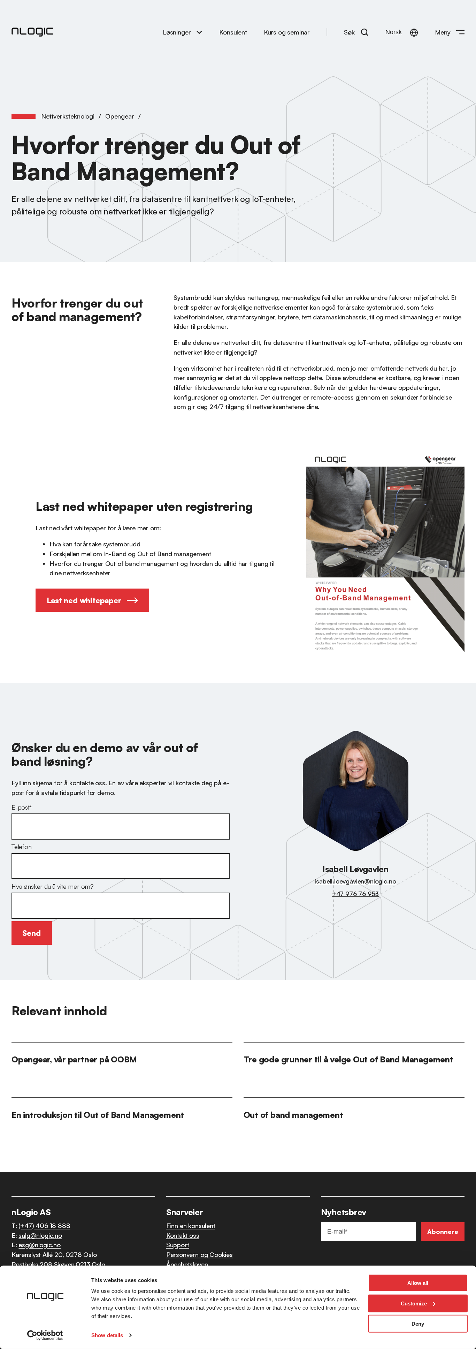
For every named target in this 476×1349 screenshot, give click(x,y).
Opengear (119, 116)
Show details (107, 1335)
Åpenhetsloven (187, 1264)
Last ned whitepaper (84, 600)
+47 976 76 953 (355, 893)
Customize (414, 1303)
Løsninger (177, 32)
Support (177, 1245)
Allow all (417, 1283)
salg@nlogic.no (40, 1235)
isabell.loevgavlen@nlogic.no (355, 881)
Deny (418, 1324)
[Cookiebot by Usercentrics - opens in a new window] (45, 1335)
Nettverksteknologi (67, 116)
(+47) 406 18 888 (44, 1225)
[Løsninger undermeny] (199, 32)
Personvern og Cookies (199, 1254)
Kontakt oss (182, 1235)
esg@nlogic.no (39, 1245)
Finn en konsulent (190, 1225)
